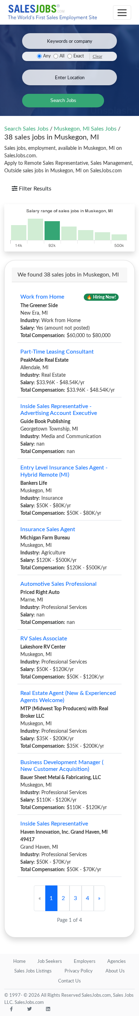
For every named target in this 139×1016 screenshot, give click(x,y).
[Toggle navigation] (122, 12)
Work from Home (42, 297)
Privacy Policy (79, 971)
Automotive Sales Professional (58, 584)
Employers (85, 961)
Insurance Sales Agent (47, 529)
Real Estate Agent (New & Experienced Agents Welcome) (68, 696)
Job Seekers (49, 961)
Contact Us (69, 981)
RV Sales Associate (43, 638)
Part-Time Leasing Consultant (57, 352)
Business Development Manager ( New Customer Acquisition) (61, 766)
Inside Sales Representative (54, 824)
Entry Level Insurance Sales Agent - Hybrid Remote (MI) (64, 471)
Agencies (116, 961)
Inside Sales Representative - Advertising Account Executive (58, 409)
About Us (115, 971)
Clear (97, 56)
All (62, 56)
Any (47, 56)
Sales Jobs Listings (33, 971)
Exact (78, 56)
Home (19, 961)
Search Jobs (63, 100)
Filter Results (34, 189)
